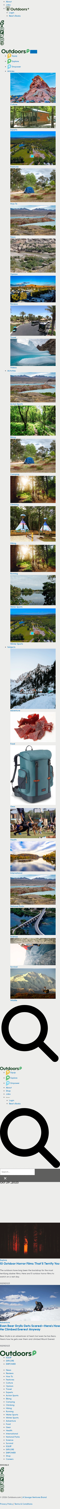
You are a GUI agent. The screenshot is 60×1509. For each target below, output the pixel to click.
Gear (12, 806)
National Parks (17, 906)
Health (13, 839)
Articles (10, 71)
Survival (13, 966)
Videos (13, 367)
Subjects (11, 647)
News (12, 237)
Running (14, 573)
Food (12, 743)
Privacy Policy (6, 1504)
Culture (13, 104)
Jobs (8, 4)
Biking (13, 437)
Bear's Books (15, 16)
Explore (15, 61)
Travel (13, 337)
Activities (11, 370)
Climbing (14, 504)
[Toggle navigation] (33, 51)
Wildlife (13, 1000)
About (9, 1)
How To (13, 203)
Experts (13, 129)
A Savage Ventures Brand (35, 1497)
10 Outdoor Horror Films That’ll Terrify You (29, 1263)
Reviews (14, 304)
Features (14, 166)
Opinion (14, 274)
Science (14, 936)
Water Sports (16, 607)
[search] (17, 1172)
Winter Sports (16, 644)
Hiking (13, 543)
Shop (8, 1090)
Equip (14, 56)
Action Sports (16, 404)
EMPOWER (11, 1364)
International (16, 873)
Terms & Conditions (23, 1504)
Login (11, 12)
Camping (14, 474)
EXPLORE (10, 1360)
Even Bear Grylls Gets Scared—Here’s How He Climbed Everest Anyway (30, 1327)
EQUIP (9, 1357)
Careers (9, 1459)
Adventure (15, 710)
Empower (16, 66)
